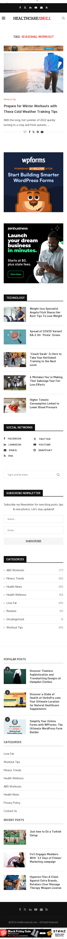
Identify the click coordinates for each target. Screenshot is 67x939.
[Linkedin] (30, 7)
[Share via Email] (42, 131)
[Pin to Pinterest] (38, 131)
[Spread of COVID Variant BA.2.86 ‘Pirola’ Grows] (15, 336)
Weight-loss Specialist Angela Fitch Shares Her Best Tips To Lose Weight (46, 312)
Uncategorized (35, 619)
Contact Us (10, 811)
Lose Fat (35, 602)
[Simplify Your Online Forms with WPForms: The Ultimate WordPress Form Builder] (15, 726)
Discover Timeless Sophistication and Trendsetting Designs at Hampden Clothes (45, 676)
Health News (35, 586)
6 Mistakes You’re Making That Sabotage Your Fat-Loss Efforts (46, 380)
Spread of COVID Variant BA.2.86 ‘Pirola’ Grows (46, 333)
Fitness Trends (35, 578)
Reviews (35, 611)
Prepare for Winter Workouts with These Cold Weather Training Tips (31, 108)
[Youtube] (36, 7)
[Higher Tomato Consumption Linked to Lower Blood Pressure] (15, 405)
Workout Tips (35, 627)
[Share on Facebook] (29, 131)
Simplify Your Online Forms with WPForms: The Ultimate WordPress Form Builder (46, 726)
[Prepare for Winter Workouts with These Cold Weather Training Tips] (33, 73)
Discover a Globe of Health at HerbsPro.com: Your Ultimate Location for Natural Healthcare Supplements (45, 701)
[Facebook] (20, 7)
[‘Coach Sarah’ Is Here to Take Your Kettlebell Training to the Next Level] (15, 359)
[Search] (63, 18)
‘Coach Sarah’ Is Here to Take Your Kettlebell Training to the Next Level (46, 359)
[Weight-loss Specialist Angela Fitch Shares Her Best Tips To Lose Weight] (15, 314)
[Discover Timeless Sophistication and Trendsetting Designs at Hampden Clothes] (15, 676)
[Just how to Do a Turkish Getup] (15, 837)
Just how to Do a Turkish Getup (45, 833)
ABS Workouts (35, 570)
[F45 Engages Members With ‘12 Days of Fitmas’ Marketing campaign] (15, 859)
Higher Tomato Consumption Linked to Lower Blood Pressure (44, 403)
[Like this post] (25, 131)
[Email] (41, 7)
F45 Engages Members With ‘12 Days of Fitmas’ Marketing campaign (46, 857)
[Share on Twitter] (33, 131)
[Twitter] (25, 7)
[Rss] (47, 7)
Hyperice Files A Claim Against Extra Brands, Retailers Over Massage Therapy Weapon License (45, 882)
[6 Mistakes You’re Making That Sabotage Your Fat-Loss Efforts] (15, 382)
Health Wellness (35, 594)
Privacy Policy (12, 802)
